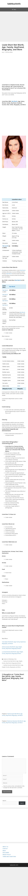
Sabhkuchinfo (14, 3)
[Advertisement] (14, 27)
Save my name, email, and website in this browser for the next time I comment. (13, 786)
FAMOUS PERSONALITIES (9, 659)
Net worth (5, 246)
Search (4, 800)
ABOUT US (5, 846)
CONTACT (5, 848)
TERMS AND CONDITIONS (9, 856)
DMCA (4, 850)
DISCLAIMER (6, 852)
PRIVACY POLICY (7, 854)
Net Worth (14, 101)
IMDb (18, 386)
